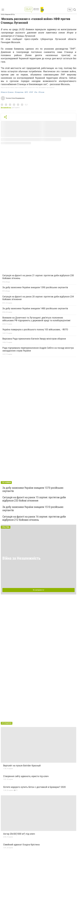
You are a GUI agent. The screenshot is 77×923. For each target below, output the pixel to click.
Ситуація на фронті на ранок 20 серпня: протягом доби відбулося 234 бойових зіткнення (38, 298)
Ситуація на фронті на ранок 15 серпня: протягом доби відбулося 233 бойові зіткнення (34, 499)
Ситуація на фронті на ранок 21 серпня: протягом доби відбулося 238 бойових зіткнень (38, 277)
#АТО (26, 92)
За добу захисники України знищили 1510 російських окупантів (32, 508)
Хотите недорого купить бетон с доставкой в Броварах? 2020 (34, 787)
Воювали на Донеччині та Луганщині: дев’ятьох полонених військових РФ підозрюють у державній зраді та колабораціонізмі (36, 319)
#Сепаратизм (19, 92)
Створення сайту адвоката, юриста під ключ (26, 776)
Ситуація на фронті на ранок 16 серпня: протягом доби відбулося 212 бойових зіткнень (34, 518)
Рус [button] (70, 10)
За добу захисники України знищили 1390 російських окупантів (35, 287)
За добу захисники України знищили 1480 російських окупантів (35, 308)
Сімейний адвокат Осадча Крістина (21, 844)
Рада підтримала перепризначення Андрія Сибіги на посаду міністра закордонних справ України (38, 349)
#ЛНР (31, 92)
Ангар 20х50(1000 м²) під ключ (19, 833)
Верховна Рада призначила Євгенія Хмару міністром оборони (34, 338)
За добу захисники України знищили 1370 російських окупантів (32, 489)
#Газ (35, 92)
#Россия (41, 92)
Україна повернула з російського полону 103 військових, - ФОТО (35, 329)
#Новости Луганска (7, 92)
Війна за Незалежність (21, 558)
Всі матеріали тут (38, 590)
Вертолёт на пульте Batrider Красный (22, 765)
